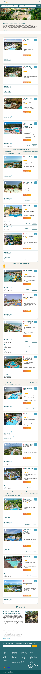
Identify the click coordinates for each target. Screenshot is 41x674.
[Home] (3, 21)
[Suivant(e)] (22, 607)
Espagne (4, 656)
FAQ (21, 656)
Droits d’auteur (14, 657)
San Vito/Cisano (23, 658)
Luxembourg (5, 660)
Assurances (23, 657)
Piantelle (31, 652)
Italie (4, 653)
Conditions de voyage (16, 653)
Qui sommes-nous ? (15, 652)
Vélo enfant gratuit (24, 652)
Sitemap (4, 672)
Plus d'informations (6, 638)
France (4, 652)
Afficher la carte (35, 35)
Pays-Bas (4, 657)
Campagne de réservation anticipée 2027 (33, 657)
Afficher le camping (26, 55)
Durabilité (31, 659)
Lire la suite (5, 30)
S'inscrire (34, 646)
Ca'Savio (22, 662)
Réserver (34, 117)
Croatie (4, 655)
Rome (4, 635)
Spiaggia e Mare (32, 653)
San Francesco (32, 655)
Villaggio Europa (24, 660)
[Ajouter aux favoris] (5, 40)
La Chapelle (23, 661)
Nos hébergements (15, 661)
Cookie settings (10, 672)
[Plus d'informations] (11, 59)
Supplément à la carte (16, 662)
